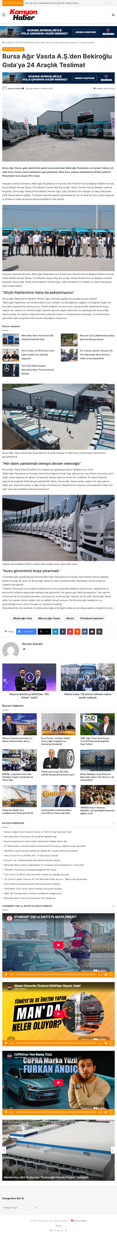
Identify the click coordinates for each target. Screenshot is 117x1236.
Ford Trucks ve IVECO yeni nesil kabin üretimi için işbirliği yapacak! (37, 354)
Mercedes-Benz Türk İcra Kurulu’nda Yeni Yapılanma (29, 898)
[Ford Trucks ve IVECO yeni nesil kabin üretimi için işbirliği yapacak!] (10, 355)
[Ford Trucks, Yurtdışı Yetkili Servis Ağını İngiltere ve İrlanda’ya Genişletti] (58, 724)
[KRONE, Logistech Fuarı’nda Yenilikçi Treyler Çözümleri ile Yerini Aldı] (19, 760)
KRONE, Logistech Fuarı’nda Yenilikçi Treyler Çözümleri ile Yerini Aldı (17, 777)
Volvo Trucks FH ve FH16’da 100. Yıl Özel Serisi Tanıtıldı (31, 855)
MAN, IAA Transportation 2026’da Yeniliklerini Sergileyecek (32, 893)
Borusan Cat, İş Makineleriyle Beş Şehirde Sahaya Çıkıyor (32, 860)
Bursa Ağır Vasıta (50, 618)
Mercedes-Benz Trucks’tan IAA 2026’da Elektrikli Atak (30, 836)
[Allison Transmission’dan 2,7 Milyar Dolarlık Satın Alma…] (19, 724)
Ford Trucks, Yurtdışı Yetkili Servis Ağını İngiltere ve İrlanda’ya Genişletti (55, 741)
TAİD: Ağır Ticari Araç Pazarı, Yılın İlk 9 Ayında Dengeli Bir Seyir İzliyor (95, 741)
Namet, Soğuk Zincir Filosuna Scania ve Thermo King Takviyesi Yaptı (37, 832)
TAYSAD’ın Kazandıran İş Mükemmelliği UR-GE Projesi (30, 870)
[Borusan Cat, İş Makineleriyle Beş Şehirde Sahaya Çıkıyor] (69, 340)
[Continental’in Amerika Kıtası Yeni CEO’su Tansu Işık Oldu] (58, 796)
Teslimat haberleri (92, 618)
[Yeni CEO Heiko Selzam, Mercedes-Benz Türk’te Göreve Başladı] (10, 370)
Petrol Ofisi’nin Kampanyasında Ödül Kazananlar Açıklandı (32, 884)
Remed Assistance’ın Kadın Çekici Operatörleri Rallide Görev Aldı (35, 841)
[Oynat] (6, 974)
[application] (58, 945)
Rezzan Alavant (15, 88)
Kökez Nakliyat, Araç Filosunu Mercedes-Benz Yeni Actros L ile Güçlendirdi (97, 777)
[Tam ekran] (110, 974)
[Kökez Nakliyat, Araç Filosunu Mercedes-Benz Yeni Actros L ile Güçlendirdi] (97, 760)
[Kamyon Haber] (23, 14)
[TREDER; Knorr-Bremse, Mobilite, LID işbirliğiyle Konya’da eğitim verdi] (97, 794)
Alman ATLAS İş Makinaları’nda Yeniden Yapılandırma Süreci (43, 1177)
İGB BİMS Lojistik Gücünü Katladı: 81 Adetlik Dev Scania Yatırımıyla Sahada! (41, 851)
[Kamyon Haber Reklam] (58, 32)
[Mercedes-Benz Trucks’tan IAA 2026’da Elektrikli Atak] (10, 340)
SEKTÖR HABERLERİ (24, 42)
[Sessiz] (105, 974)
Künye (59, 1225)
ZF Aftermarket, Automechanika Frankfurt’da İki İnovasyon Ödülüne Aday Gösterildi (44, 846)
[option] (58, 1150)
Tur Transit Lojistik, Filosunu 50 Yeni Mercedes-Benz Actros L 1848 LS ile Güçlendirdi (96, 354)
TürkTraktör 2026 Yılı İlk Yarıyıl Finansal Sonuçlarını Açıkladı (33, 888)
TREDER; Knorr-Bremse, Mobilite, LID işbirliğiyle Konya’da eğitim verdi (97, 810)
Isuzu (71, 618)
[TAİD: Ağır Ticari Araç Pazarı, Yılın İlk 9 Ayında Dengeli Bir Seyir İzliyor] (97, 724)
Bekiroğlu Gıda (23, 618)
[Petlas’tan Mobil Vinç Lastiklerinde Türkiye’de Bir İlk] (19, 796)
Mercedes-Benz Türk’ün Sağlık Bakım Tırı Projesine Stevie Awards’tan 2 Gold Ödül (63, 3)
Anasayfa (8, 42)
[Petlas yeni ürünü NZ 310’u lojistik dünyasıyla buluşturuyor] (58, 759)
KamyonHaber (80, 1221)
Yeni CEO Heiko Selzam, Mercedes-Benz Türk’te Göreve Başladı (37, 369)
